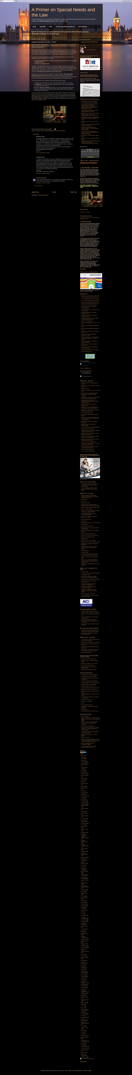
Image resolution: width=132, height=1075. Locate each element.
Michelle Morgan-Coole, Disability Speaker (88, 362)
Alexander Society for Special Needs (89, 674)
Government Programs (84, 878)
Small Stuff (83, 1014)
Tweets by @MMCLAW (85, 368)
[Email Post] (55, 129)
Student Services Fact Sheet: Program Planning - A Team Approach (90, 437)
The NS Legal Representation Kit (65, 26)
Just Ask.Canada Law (86, 519)
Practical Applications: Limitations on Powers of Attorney (89, 342)
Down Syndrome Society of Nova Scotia (90, 687)
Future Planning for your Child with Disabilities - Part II (89, 316)
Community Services (39, 130)
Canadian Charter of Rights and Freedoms (90, 573)
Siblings (83, 1012)
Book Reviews (83, 26)
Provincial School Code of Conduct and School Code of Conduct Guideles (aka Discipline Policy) (90, 418)
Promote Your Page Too (84, 365)
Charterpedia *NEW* (85, 574)
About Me (42, 26)
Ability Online (84, 499)
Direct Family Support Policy (87, 665)
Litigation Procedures (83, 937)
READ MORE (83, 269)
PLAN (82, 703)
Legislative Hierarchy (49, 130)
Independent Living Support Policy (88, 669)
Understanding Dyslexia (86, 652)
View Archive (90, 157)
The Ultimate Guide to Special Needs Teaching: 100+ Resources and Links (89, 554)
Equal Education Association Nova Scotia (90, 507)
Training (83, 1033)
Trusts (82, 1043)
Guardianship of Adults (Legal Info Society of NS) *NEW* (88, 514)
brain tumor (83, 792)
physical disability (83, 967)
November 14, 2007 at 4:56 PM (43, 182)
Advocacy (83, 773)
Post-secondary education (84, 976)
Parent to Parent (85, 957)
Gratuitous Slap (84, 880)
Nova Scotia (84, 947)
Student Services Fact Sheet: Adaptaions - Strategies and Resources (90, 431)
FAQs (50, 26)
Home (34, 26)
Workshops (83, 1057)
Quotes (83, 989)
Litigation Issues (85, 933)
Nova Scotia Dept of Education (88, 533)
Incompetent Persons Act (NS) (88, 593)
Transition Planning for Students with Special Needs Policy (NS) (89, 447)
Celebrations (84, 802)
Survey (82, 1026)
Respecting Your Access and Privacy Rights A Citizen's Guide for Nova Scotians (89, 547)
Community (83, 818)
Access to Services (83, 761)
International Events (84, 908)
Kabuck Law (84, 521)
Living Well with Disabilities (87, 526)
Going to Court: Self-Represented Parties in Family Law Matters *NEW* (90, 511)
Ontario (83, 954)
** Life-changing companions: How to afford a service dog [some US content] (90, 612)
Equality (83, 860)
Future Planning (84, 871)
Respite (83, 1004)
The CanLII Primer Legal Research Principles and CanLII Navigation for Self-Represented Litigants (90, 132)
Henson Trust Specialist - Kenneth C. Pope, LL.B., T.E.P (89, 517)
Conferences (84, 823)
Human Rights (84, 897)
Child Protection (84, 808)
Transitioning (84, 1035)
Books (82, 790)
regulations (59, 92)
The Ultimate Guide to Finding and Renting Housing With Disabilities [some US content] (90, 621)
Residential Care (85, 999)
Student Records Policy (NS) (87, 428)
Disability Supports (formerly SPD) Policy (90, 579)
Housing (83, 896)
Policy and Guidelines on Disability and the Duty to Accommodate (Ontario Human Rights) (90, 485)
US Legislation (84, 1049)
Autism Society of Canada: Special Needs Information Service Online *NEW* (90, 505)
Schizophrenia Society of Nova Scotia (89, 711)
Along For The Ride (85, 502)
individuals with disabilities (60, 44)
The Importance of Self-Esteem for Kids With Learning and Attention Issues (90, 650)
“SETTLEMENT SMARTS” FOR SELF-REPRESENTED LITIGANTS (90, 111)
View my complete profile (90, 49)
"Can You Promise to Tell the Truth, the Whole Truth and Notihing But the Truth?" (90, 302)
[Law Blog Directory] (83, 752)
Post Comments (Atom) (43, 195)
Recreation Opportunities (84, 991)
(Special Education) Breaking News (89, 305)
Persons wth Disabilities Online (88, 536)
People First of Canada (86, 701)
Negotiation (83, 945)
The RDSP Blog (84, 552)
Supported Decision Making (85, 1022)
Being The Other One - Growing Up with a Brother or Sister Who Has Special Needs (90, 718)
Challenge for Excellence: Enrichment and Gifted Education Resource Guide (90, 398)
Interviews (83, 910)
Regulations (84, 993)
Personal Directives (83, 963)
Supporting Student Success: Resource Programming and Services (90, 440)
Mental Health (84, 941)
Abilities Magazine (85, 716)
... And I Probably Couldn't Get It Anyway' (90, 298)
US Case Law (84, 1048)
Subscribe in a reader (85, 212)
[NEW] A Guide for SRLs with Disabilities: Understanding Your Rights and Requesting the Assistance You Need (90, 114)
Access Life (84, 501)
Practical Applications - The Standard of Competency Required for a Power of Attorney (90, 338)
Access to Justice (83, 758)
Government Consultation (84, 875)
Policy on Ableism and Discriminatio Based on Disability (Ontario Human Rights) (89, 489)
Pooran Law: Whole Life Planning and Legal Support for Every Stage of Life (89, 42)
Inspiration (83, 905)
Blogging (83, 786)
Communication (84, 813)
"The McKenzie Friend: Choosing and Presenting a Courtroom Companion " (89, 101)
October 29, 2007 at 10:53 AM (43, 173)
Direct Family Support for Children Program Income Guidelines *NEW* (89, 577)
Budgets (83, 794)
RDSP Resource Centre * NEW (88, 540)
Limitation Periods (83, 931)
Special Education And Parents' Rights (89, 349)
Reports (83, 995)
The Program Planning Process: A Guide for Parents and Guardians (90, 444)
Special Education (83, 1020)
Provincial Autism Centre (86, 704)
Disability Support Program (85, 845)
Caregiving (83, 801)
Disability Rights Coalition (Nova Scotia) (90, 682)
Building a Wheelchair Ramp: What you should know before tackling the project (90, 631)
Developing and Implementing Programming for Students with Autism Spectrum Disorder (89, 401)
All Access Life (84, 571)
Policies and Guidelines (60, 130)
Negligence (83, 943)
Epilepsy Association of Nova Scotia (89, 689)
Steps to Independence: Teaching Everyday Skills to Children (88, 747)
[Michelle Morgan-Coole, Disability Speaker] (80, 364)
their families (71, 44)
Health (82, 891)
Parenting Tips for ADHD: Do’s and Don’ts (90, 642)
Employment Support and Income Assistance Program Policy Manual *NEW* (89, 590)
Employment (84, 857)
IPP (82, 912)
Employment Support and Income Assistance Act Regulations (88, 584)
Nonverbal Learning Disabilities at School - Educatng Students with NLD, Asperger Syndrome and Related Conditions (90, 740)
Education (83, 851)
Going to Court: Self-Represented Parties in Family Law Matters (90, 125)
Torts (82, 1032)
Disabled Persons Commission (88, 686)
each (35, 70)
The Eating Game (85, 550)
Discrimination (84, 848)
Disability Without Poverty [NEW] (88, 684)
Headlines (83, 889)
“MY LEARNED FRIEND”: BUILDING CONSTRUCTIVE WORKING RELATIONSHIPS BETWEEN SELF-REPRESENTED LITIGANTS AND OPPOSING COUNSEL (89, 106)
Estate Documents (83, 863)
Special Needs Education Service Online (90, 427)
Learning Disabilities (83, 917)
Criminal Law (84, 826)
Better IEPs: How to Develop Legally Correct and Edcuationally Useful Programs (89, 394)
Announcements (85, 775)
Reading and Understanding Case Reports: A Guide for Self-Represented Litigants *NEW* (89, 128)
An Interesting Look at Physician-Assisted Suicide (88, 307)
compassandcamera (77, 1070)
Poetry (82, 969)
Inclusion (83, 902)
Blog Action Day (84, 783)
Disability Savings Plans (84, 841)
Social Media (84, 1017)
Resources (83, 1002)
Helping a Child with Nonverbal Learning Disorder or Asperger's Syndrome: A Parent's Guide (90, 729)
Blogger (89, 1070)
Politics (83, 974)
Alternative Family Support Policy (88, 658)
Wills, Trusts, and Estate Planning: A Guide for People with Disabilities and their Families (89, 561)
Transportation (84, 1037)
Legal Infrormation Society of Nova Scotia (90, 522)
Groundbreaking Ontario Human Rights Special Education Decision (89, 75)
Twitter (82, 1044)
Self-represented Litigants (85, 1010)
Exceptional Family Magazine (87, 726)
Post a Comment (38, 185)
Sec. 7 (82, 1007)
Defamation (83, 832)
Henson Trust (84, 893)
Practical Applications (84, 982)
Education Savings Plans (84, 854)
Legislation (83, 921)
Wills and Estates (83, 1055)
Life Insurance (84, 926)
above (41, 70)
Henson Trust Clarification (87, 321)
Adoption (83, 772)
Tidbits (82, 1030)
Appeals (83, 778)
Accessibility (84, 763)
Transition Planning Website (87, 449)
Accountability (84, 764)
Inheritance (83, 904)
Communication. (85, 815)
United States (84, 1046)
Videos (82, 1052)
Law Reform (84, 915)
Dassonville (34, 76)
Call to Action (84, 795)
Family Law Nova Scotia (86, 509)
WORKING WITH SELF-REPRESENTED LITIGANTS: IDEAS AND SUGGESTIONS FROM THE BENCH (90, 142)
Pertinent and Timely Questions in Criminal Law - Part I (88, 335)
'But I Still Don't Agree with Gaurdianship (90, 300)
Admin (82, 770)
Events (82, 865)
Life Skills (83, 929)
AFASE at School (85, 388)
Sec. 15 (83, 1006)
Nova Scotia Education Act (87, 412)
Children (83, 811)
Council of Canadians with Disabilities (89, 681)
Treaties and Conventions (84, 1041)
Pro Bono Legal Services (84, 985)
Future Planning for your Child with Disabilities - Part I (89, 313)
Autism (82, 780)
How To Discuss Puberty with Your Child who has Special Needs (90, 640)
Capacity (83, 799)
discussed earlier (46, 76)
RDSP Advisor (84, 538)
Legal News (83, 920)
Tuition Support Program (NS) (87, 451)
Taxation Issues (84, 1027)
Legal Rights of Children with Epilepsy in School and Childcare (90, 732)
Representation (84, 997)
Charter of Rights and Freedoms (85, 805)
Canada (83, 797)
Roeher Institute (84, 709)
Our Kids (83, 956)
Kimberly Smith (40, 177)
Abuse (82, 755)
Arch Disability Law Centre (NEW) (88, 676)
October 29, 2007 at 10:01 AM (43, 152)
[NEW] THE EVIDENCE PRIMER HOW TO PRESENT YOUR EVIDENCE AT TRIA (90, 118)
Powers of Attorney (83, 979)
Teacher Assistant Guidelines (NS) (89, 442)
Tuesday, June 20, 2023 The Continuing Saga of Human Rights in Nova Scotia (90, 296)
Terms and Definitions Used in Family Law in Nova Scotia (89, 596)
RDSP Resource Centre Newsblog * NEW (90, 541)
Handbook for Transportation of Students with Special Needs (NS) (90, 410)
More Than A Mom (85, 737)
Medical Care (84, 939)
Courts (82, 825)
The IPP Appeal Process (86, 351)
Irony (82, 913)
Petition (83, 965)
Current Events (84, 829)
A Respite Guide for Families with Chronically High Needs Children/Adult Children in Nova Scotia (89, 496)
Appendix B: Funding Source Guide (89, 663)
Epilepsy (83, 859)
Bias (82, 781)
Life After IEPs (84, 524)
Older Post (73, 192)
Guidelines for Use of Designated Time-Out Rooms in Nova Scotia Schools (90, 407)
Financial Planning (83, 869)
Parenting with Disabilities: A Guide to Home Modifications (89, 633)
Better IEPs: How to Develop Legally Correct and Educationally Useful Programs (89, 723)
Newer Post (35, 192)
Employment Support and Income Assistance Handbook (88, 587)
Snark (82, 1015)
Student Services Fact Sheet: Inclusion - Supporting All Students (90, 434)
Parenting (83, 960)
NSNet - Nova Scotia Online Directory (89, 535)
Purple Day (83, 987)
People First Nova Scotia (86, 699)
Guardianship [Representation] (85, 886)
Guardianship (84, 883)
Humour (83, 900)
